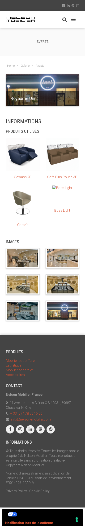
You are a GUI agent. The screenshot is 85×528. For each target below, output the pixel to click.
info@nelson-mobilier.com (31, 419)
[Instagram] (20, 429)
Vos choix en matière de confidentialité (47, 514)
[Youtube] (40, 429)
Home (11, 65)
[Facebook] (10, 429)
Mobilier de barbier (19, 370)
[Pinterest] (51, 429)
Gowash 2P (22, 177)
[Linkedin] (30, 429)
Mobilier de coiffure (20, 361)
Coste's (22, 225)
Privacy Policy (16, 491)
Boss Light (62, 210)
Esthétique (13, 365)
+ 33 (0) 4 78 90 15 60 (26, 413)
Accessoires (15, 375)
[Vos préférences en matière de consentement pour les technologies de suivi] (76, 519)
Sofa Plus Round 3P (62, 177)
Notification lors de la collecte (29, 523)
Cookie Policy (39, 491)
